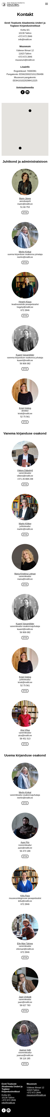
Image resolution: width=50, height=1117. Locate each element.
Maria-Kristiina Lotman (25, 574)
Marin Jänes (25, 198)
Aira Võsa (25, 730)
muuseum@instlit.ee (36, 1095)
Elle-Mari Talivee (25, 943)
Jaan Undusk (25, 997)
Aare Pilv (25, 842)
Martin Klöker (25, 524)
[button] (30, 110)
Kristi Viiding (25, 408)
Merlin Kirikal (25, 252)
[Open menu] (46, 4)
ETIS (25, 212)
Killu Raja (25, 896)
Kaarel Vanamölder (25, 355)
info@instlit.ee (8, 1103)
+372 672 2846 (25, 57)
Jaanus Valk (25, 1050)
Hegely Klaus (25, 302)
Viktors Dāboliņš (25, 470)
